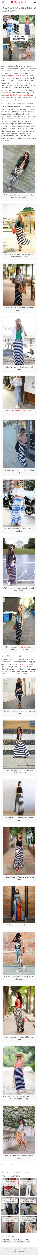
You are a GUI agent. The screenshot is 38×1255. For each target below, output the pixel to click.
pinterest (10, 1165)
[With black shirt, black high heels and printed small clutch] (19, 768)
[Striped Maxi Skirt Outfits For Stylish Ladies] (19, 60)
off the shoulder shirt (17, 410)
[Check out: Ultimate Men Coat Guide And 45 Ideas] (10, 1224)
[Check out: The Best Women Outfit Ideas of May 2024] (28, 1187)
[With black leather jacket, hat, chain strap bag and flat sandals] (19, 192)
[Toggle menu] (3, 2)
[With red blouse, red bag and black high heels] (19, 1035)
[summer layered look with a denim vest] (19, 645)
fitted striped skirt (24, 664)
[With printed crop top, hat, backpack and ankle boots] (19, 974)
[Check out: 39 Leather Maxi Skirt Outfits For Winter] (10, 1206)
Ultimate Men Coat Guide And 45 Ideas (10, 1219)
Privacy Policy (22, 1251)
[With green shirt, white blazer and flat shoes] (19, 365)
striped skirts (6, 1241)
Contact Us (13, 1251)
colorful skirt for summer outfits (18, 95)
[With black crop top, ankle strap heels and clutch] (19, 709)
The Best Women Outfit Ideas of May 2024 (28, 1182)
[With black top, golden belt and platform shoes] (19, 815)
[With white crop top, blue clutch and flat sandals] (19, 526)
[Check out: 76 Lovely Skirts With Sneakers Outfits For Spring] (10, 1187)
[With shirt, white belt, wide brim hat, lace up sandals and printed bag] (19, 1094)
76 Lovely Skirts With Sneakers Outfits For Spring (10, 1183)
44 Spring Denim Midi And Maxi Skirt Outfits (28, 1200)
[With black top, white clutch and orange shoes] (19, 875)
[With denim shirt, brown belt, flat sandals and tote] (19, 305)
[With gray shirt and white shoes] (19, 922)
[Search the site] (35, 2)
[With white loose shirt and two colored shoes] (19, 1153)
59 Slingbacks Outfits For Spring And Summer (28, 1219)
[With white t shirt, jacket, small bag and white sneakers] (19, 586)
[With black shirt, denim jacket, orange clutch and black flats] (19, 252)
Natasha (27, 1172)
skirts (26, 1239)
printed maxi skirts (17, 76)
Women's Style (7, 1239)
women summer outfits (22, 1241)
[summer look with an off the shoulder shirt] (19, 408)
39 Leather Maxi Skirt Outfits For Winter (10, 1200)
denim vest (21, 647)
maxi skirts (18, 1239)
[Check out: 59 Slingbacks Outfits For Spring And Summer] (28, 1224)
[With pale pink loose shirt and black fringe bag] (19, 468)
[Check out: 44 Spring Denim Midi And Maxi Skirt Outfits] (28, 1206)
